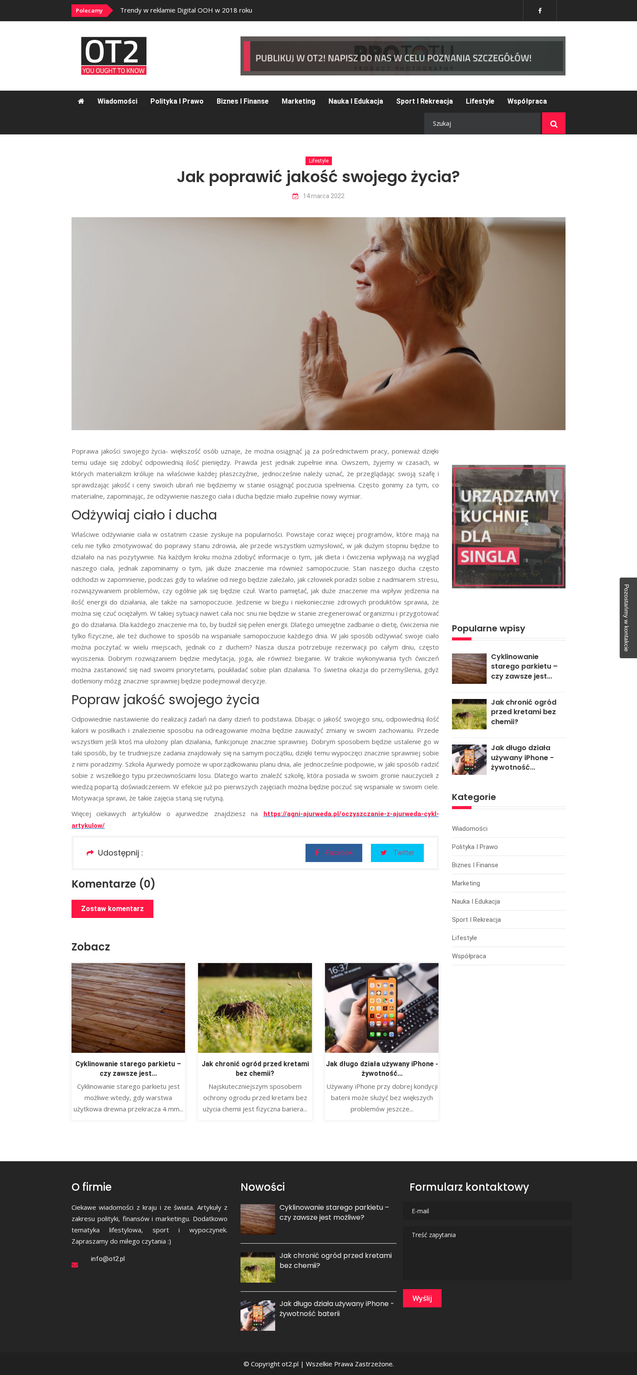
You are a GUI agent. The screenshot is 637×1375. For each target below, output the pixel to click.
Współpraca (527, 101)
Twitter (403, 853)
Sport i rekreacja (424, 101)
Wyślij (422, 1298)
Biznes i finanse (243, 101)
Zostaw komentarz (112, 909)
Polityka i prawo (177, 101)
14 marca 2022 (323, 196)
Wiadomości (117, 101)
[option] (237, 10)
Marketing (298, 101)
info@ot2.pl (108, 1259)
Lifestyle (480, 101)
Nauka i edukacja (355, 101)
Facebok (339, 853)
